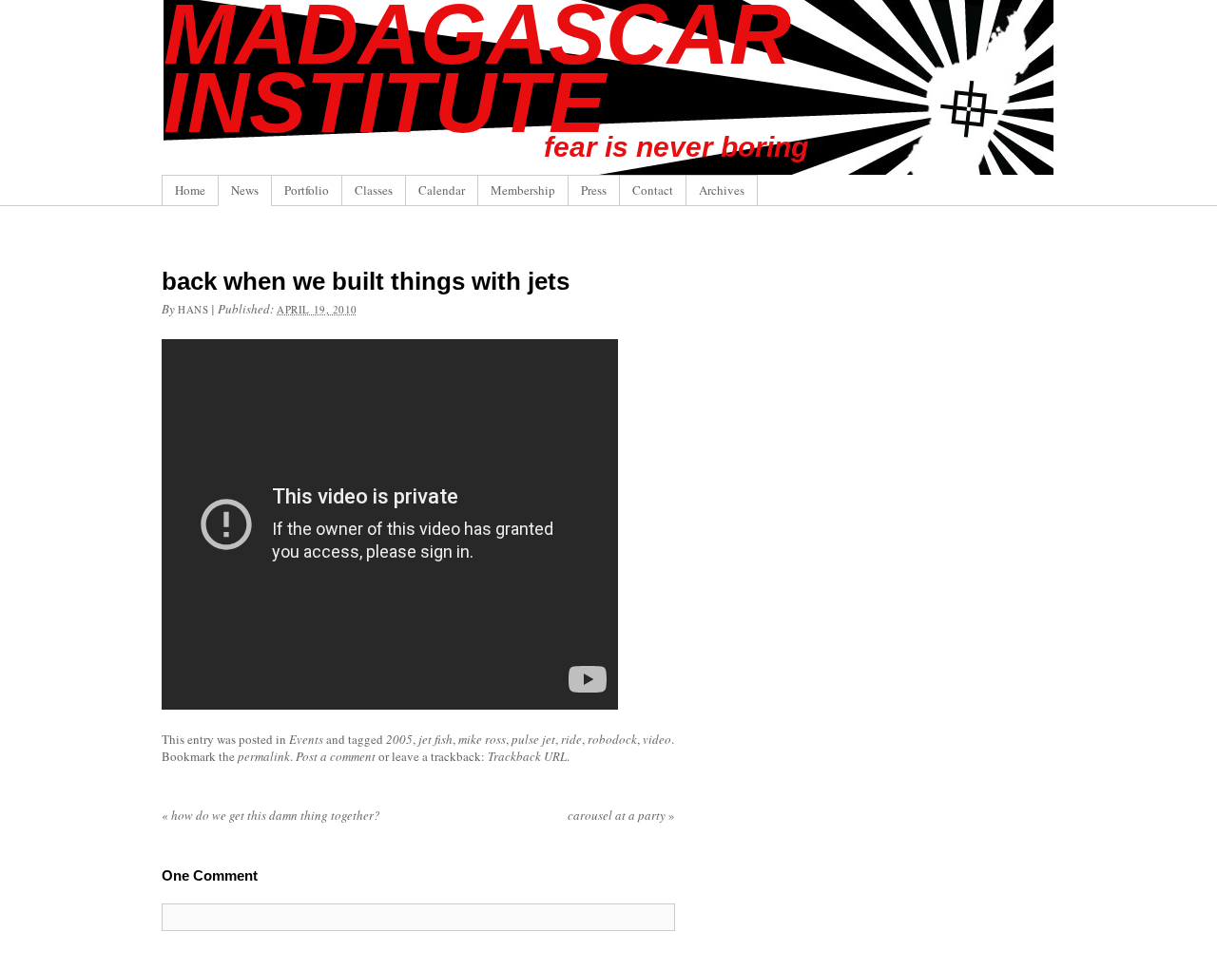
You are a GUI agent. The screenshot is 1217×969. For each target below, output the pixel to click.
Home (190, 190)
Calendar (441, 190)
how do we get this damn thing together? (271, 815)
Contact (652, 190)
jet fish (435, 739)
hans (193, 309)
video (657, 739)
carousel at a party (621, 815)
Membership (523, 190)
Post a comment (336, 756)
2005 (399, 739)
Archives (721, 190)
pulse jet (533, 739)
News (245, 190)
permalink (264, 756)
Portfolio (306, 190)
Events (306, 739)
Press (594, 190)
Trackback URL (527, 756)
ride (571, 739)
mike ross (482, 739)
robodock (612, 739)
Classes (374, 190)
